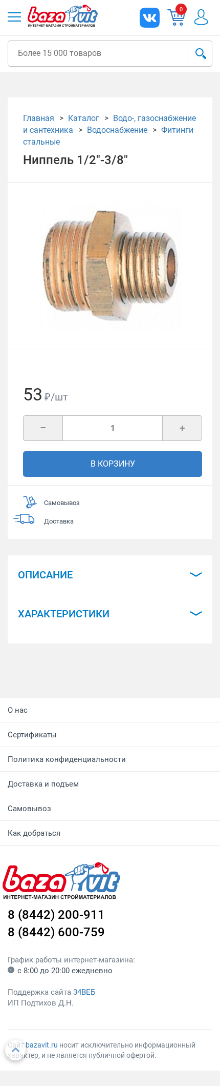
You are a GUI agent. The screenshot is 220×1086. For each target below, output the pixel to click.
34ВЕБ (84, 992)
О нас (18, 710)
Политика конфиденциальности (67, 759)
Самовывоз (29, 808)
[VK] (150, 18)
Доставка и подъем (43, 784)
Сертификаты (32, 734)
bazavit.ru (42, 1045)
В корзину (113, 464)
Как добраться (34, 833)
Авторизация (206, 17)
